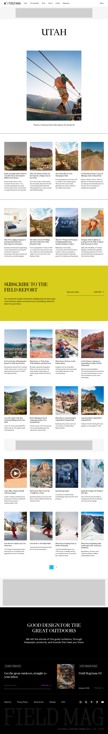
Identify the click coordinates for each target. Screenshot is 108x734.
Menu (102, 3)
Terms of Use (38, 702)
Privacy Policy (22, 702)
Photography (34, 3)
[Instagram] (80, 702)
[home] (12, 3)
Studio (57, 3)
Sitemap (52, 702)
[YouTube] (102, 702)
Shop (43, 3)
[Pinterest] (91, 702)
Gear (25, 3)
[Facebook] (97, 702)
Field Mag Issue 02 (90, 673)
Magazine (66, 3)
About (50, 3)
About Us (7, 702)
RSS (63, 702)
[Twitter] (86, 702)
